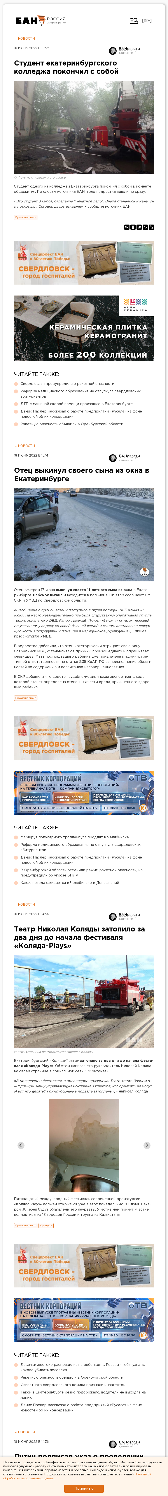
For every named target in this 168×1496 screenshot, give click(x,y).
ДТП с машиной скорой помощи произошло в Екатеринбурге (77, 404)
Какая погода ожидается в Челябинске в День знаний (70, 883)
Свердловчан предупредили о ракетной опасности (67, 384)
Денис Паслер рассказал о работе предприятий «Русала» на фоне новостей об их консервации (81, 414)
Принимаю (84, 1488)
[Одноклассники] (133, 227)
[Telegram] (139, 227)
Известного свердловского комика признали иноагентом (73, 1385)
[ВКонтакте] (127, 227)
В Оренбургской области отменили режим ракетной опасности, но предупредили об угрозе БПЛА (82, 873)
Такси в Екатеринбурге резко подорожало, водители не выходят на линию (83, 1395)
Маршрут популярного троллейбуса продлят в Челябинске (75, 837)
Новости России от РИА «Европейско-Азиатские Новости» (31, 20)
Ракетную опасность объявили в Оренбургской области (72, 424)
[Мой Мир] (145, 227)
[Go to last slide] (21, 1145)
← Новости (24, 38)
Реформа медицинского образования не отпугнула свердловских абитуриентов (81, 394)
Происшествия (25, 217)
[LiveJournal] (151, 227)
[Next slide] (147, 1145)
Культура (46, 1225)
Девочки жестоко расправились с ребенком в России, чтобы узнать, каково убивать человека (83, 1367)
